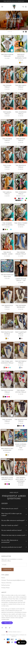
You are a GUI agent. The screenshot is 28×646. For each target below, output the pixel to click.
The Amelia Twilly (7, 192)
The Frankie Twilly (7, 139)
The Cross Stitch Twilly (20, 391)
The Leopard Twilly (7, 420)
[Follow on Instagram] (6, 627)
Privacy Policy (5, 587)
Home (3, 577)
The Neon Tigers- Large (7, 253)
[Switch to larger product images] (23, 31)
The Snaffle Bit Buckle (7, 332)
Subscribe (8, 569)
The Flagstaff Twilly (20, 332)
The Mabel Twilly (7, 112)
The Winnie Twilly (7, 86)
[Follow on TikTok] (9, 627)
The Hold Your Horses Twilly (7, 478)
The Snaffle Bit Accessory (7, 449)
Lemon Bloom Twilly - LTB (21, 279)
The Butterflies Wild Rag (7, 275)
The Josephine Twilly (20, 112)
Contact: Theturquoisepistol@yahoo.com (13, 580)
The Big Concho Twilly (7, 391)
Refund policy (5, 585)
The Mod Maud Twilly (20, 86)
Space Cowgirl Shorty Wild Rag (20, 446)
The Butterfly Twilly (20, 362)
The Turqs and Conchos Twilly (7, 362)
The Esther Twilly (20, 139)
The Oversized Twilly (20, 192)
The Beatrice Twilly (21, 166)
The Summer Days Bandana (7, 223)
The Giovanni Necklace (21, 306)
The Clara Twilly (7, 166)
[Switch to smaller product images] (26, 31)
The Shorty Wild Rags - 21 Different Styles (21, 480)
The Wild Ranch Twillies (7, 55)
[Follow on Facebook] (2, 627)
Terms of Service (6, 582)
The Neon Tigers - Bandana (20, 223)
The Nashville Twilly (7, 306)
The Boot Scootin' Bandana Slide (20, 56)
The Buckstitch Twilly (21, 420)
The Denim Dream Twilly (21, 253)
